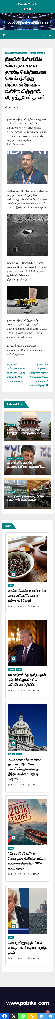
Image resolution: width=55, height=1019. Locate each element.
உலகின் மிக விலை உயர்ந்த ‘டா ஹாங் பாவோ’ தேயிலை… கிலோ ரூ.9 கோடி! (27, 595)
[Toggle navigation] (50, 34)
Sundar (34, 606)
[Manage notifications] (47, 1012)
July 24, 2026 (18, 690)
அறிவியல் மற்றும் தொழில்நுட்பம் (16, 53)
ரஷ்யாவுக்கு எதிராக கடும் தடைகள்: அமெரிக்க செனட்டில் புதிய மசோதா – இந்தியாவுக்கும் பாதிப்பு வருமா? (25, 769)
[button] (44, 35)
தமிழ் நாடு (41, 53)
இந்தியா (32, 53)
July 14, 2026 (18, 874)
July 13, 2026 (18, 958)
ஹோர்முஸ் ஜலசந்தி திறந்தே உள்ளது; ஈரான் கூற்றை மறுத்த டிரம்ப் (27, 948)
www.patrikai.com (27, 23)
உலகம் (11, 585)
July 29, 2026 (18, 606)
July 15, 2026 (18, 785)
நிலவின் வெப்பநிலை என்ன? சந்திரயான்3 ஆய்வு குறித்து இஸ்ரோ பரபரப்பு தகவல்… (16, 372)
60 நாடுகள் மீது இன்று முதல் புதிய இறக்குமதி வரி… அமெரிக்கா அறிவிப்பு (27, 680)
